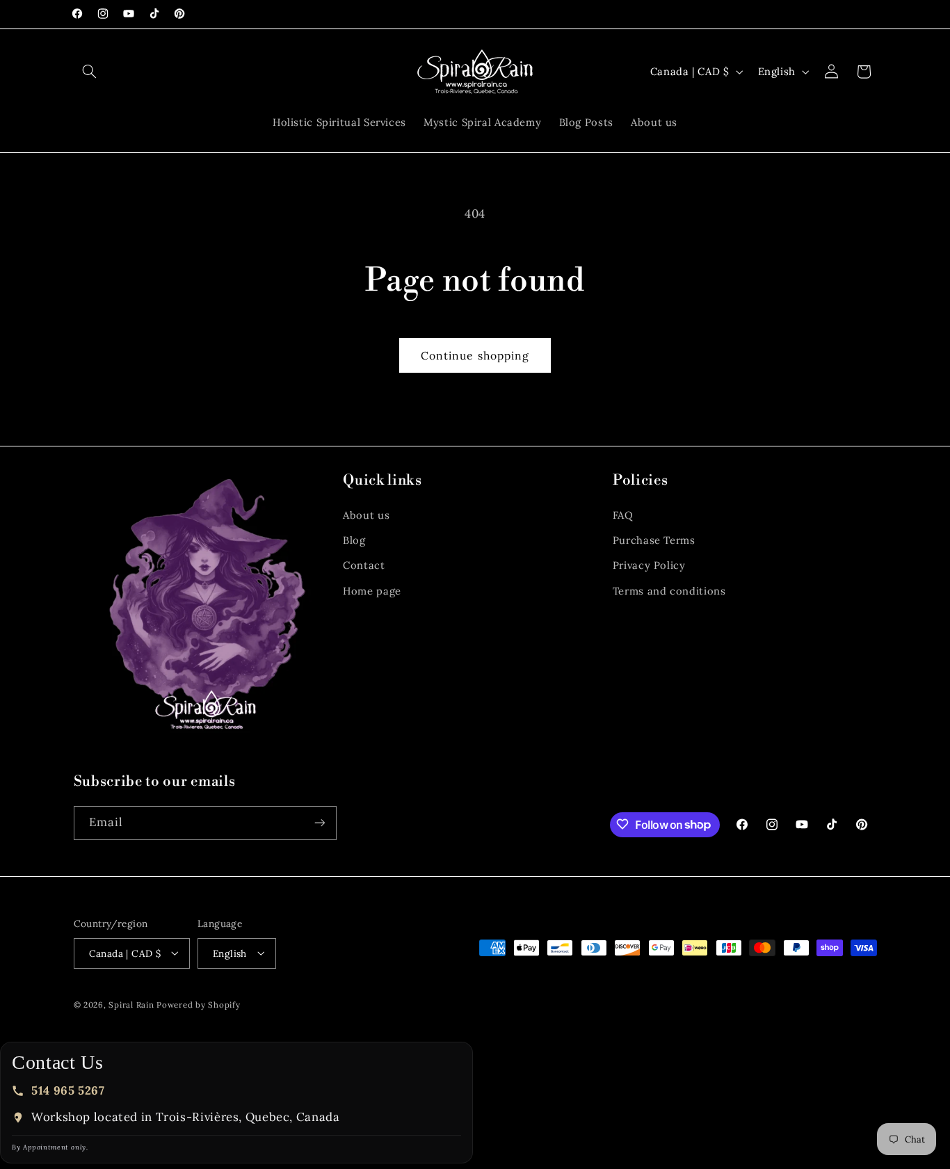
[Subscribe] (319, 822)
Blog (354, 540)
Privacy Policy (649, 565)
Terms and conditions (669, 590)
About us (366, 515)
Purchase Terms (654, 540)
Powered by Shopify (198, 1004)
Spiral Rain (131, 1004)
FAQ (623, 515)
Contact (364, 565)
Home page (372, 590)
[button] (90, 72)
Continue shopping (475, 355)
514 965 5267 (68, 1090)
